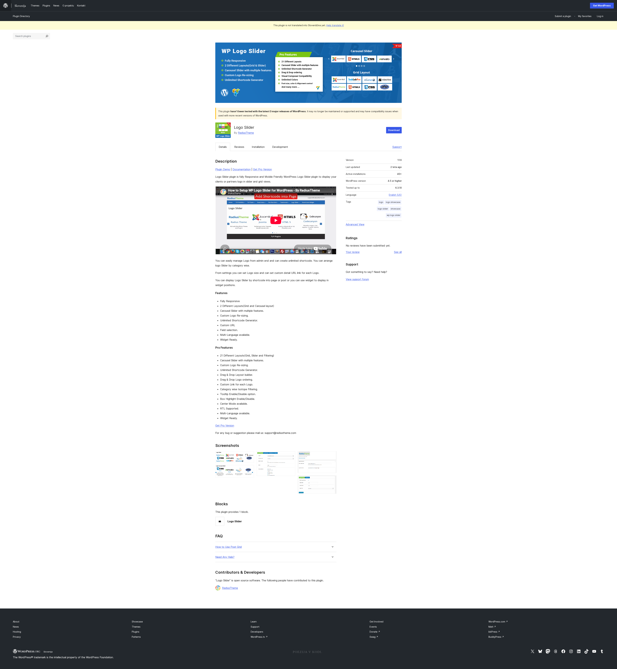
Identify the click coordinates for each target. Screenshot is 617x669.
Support (397, 146)
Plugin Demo (222, 169)
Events (373, 626)
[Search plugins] (47, 36)
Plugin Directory (21, 16)
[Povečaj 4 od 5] (332, 455)
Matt (492, 626)
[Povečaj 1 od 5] (249, 455)
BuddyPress (496, 636)
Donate (375, 631)
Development (280, 146)
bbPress (494, 631)
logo (381, 202)
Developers (257, 631)
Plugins (135, 631)
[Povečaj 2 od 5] (249, 469)
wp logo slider (393, 215)
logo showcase (393, 202)
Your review (353, 252)
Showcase (137, 621)
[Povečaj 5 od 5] (332, 479)
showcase (395, 209)
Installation (258, 146)
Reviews (239, 146)
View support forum (357, 279)
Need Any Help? (224, 557)
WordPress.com (498, 621)
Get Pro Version (262, 169)
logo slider (383, 209)
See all (398, 252)
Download (394, 130)
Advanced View (355, 224)
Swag (374, 636)
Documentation (241, 169)
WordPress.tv (259, 636)
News (16, 626)
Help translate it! (335, 25)
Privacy (17, 636)
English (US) (395, 194)
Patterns (136, 636)
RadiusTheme (246, 132)
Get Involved (376, 621)
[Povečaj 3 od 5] (290, 455)
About (16, 621)
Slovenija (48, 651)
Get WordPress (602, 5)
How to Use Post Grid (228, 546)
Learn (254, 621)
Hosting (17, 631)
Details (223, 146)
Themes (136, 626)
